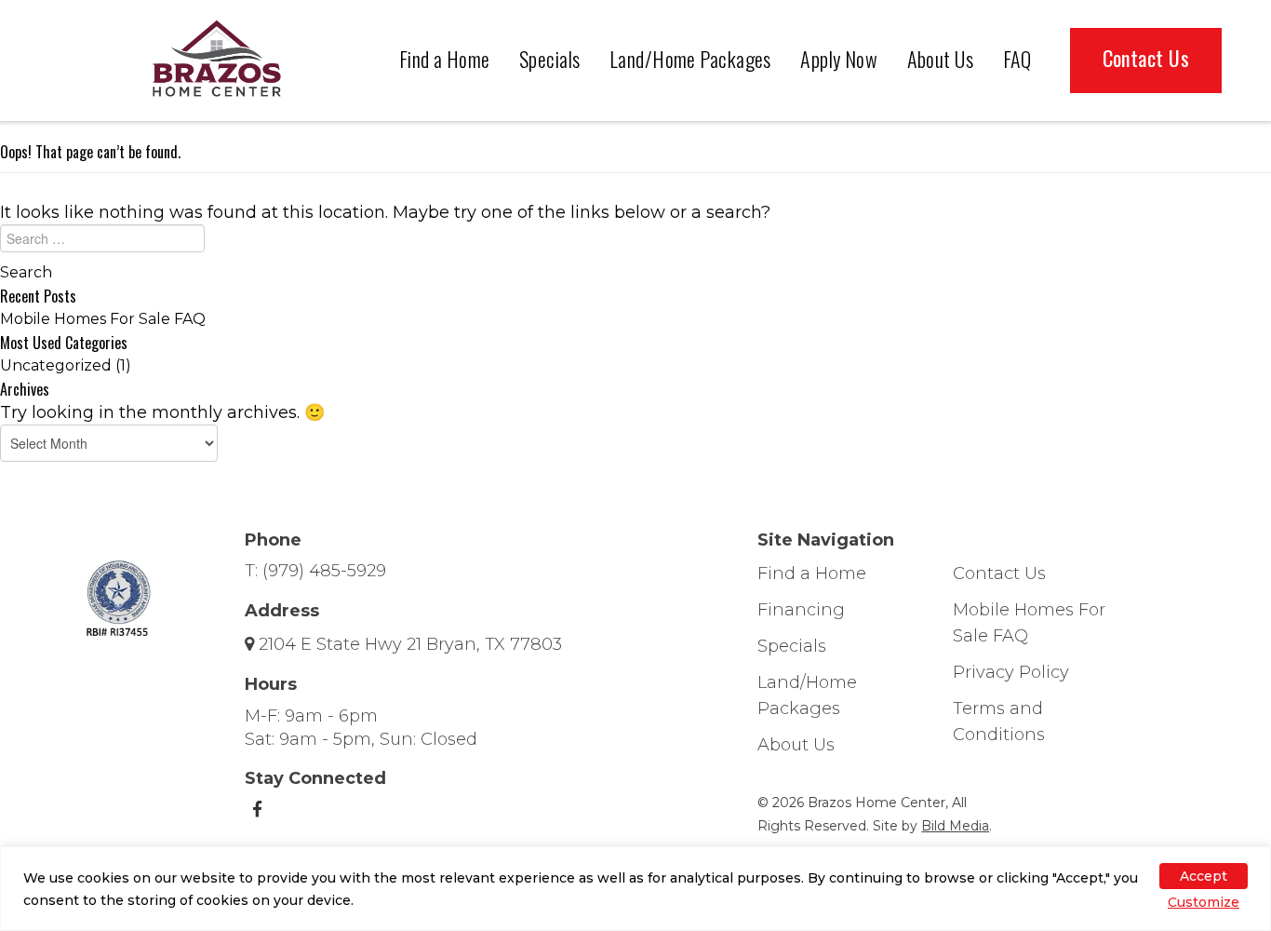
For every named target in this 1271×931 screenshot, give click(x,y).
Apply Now (838, 59)
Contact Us (1146, 58)
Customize (1203, 902)
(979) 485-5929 (324, 570)
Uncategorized (56, 365)
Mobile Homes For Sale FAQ (103, 319)
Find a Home (444, 59)
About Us (940, 59)
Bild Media (955, 825)
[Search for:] (635, 243)
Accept (1203, 876)
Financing (801, 610)
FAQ (1017, 59)
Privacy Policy (1011, 672)
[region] (635, 888)
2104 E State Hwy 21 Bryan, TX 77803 (410, 644)
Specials (550, 59)
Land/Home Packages (690, 59)
